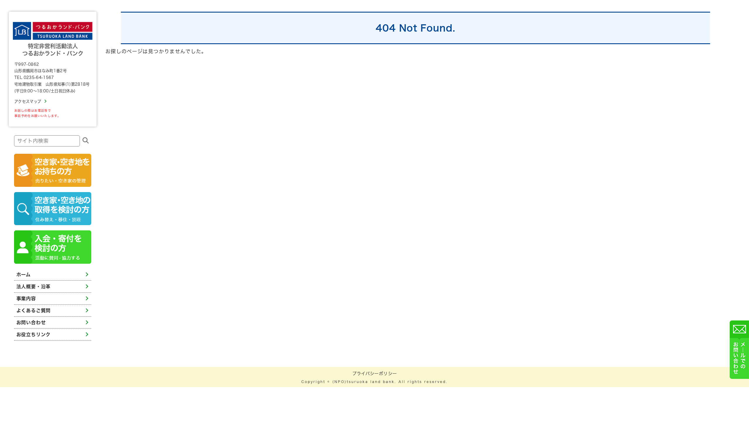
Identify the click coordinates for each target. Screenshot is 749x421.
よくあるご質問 (33, 310)
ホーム (23, 274)
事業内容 (26, 298)
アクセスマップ (27, 101)
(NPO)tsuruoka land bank (363, 381)
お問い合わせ (31, 322)
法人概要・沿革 (33, 286)
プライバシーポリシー (374, 373)
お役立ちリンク (33, 334)
